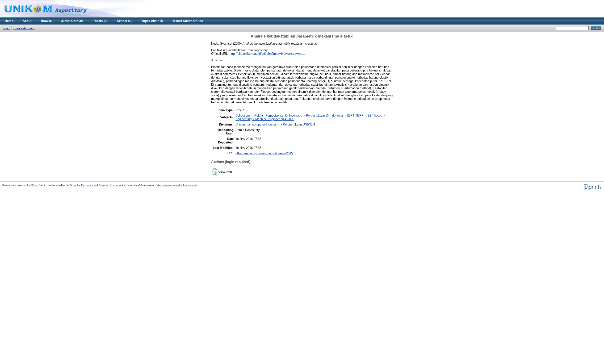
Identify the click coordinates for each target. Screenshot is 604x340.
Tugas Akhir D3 (152, 21)
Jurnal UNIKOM (72, 21)
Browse (46, 21)
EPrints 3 (35, 185)
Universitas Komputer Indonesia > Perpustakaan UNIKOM (275, 124)
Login (6, 28)
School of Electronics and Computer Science (94, 185)
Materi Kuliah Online (188, 21)
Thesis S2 (100, 21)
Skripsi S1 (124, 21)
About (27, 21)
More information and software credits (177, 185)
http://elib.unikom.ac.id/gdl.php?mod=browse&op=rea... (267, 53)
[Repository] (45, 16)
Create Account (23, 28)
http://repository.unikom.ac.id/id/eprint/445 (264, 153)
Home (9, 21)
